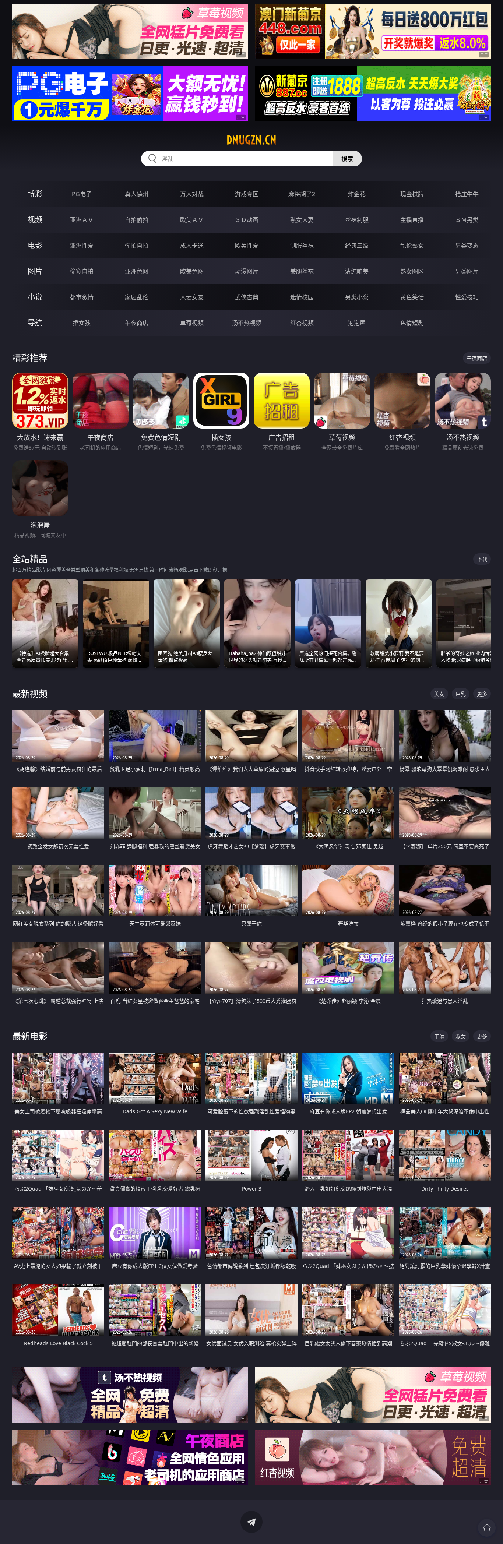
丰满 (439, 1036)
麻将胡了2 (301, 194)
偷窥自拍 (82, 271)
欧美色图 (192, 271)
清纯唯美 (357, 271)
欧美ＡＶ (192, 220)
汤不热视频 (246, 323)
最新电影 (30, 1036)
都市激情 (82, 297)
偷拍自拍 (136, 246)
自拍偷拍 (136, 220)
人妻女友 (192, 297)
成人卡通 (192, 246)
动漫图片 (246, 271)
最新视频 (30, 693)
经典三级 (357, 246)
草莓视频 (192, 323)
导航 (35, 323)
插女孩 (82, 323)
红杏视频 (302, 323)
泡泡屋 (357, 323)
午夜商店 (136, 323)
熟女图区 (412, 271)
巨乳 (460, 693)
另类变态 (467, 246)
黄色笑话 (412, 297)
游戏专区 (246, 194)
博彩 (35, 194)
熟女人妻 (302, 220)
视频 (35, 220)
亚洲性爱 (82, 246)
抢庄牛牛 (467, 194)
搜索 (347, 159)
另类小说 (357, 297)
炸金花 (357, 194)
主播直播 (412, 220)
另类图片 (467, 271)
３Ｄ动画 (246, 220)
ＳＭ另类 (467, 220)
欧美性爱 (246, 246)
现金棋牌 (412, 194)
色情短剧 (412, 323)
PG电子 (82, 194)
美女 (439, 693)
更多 (482, 693)
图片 (35, 271)
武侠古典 (246, 297)
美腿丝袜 (302, 271)
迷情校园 (302, 297)
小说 (35, 297)
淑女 (460, 1036)
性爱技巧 (467, 297)
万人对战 (192, 194)
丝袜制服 (357, 220)
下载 (482, 559)
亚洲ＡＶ (82, 220)
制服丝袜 (302, 246)
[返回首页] (487, 1528)
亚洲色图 (136, 271)
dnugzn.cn (251, 140)
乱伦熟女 (412, 246)
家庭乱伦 (136, 297)
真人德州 (136, 194)
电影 (35, 245)
